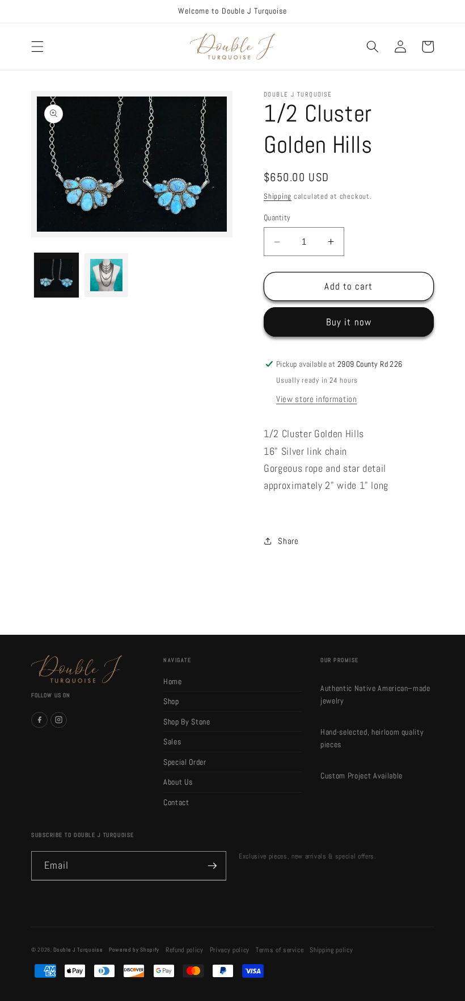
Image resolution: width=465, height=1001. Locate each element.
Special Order (184, 762)
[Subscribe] (212, 866)
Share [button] (288, 541)
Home (172, 681)
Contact (176, 802)
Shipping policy (331, 949)
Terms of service (280, 949)
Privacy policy (230, 949)
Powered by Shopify (134, 949)
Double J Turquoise (78, 949)
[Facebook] (39, 720)
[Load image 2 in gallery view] (106, 275)
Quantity (277, 217)
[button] (37, 46)
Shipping (277, 196)
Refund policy (185, 949)
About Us (177, 782)
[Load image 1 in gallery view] (56, 275)
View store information (316, 399)
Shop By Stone (186, 722)
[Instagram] (58, 720)
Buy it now (348, 322)
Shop (171, 701)
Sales (172, 741)
